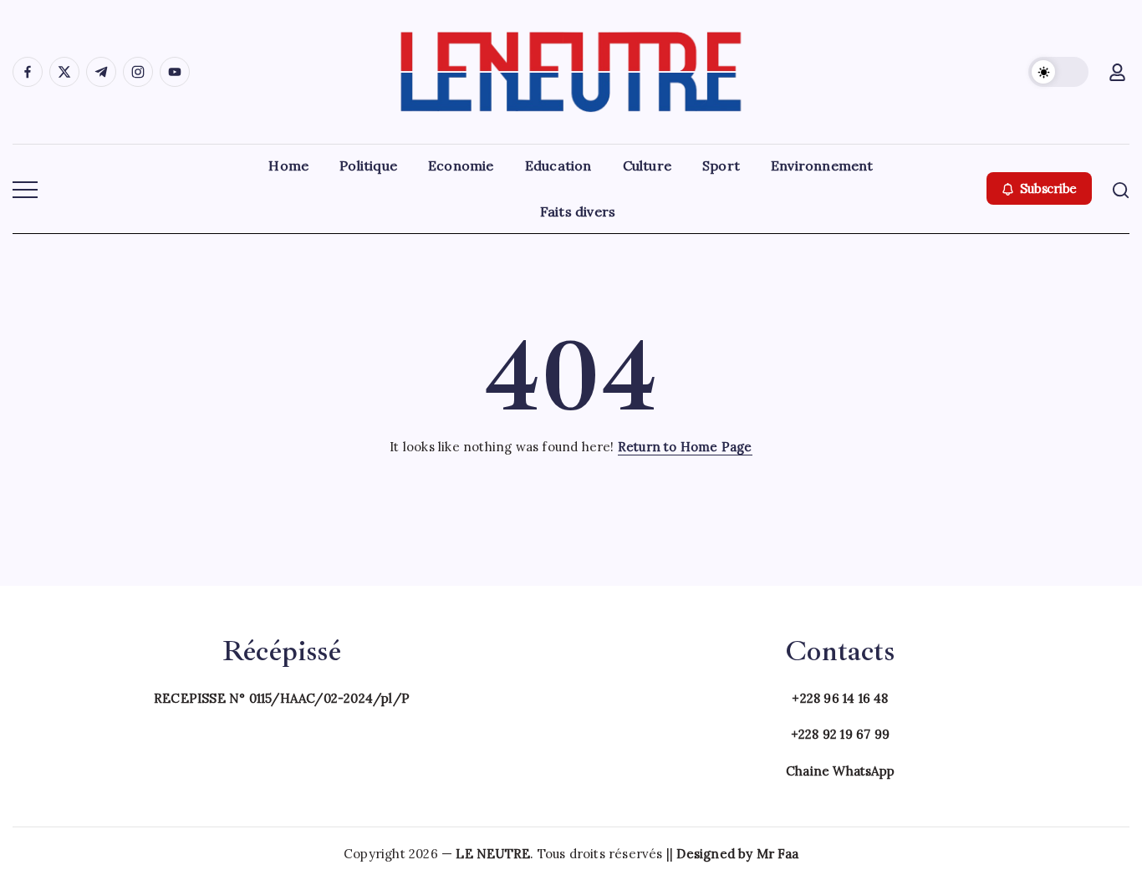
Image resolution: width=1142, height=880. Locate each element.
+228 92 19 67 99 (840, 734)
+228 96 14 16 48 (840, 698)
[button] (1058, 72)
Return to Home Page (685, 447)
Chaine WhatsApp (840, 771)
